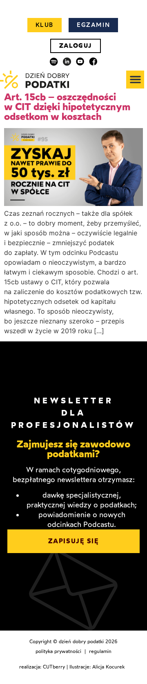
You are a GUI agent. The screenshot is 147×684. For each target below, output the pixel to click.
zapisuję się (73, 541)
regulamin (100, 651)
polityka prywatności (58, 651)
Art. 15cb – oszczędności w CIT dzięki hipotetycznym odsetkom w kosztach (67, 106)
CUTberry (54, 667)
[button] (135, 80)
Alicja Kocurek (108, 667)
